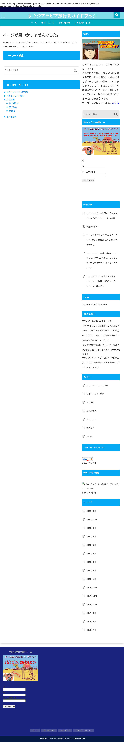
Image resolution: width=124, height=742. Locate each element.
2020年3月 (91, 562)
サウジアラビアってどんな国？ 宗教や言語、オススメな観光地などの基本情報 (101, 240)
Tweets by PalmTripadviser (94, 304)
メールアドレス (89, 172)
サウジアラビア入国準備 (17, 92)
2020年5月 (91, 545)
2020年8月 (91, 528)
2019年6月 (91, 621)
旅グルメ (13, 107)
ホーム (34, 23)
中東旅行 (10, 99)
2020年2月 (91, 570)
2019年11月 (91, 596)
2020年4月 (91, 553)
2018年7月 (91, 630)
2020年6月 (91, 536)
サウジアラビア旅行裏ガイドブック (62, 15)
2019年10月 (91, 604)
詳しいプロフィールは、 (103, 102)
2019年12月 (91, 587)
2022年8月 (91, 511)
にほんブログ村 (89, 463)
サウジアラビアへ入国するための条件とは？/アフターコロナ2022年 (101, 215)
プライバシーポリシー (84, 23)
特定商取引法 (92, 226)
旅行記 (12, 111)
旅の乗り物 (14, 103)
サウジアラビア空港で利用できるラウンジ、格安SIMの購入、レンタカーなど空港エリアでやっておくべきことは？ (102, 260)
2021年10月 (91, 519)
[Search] (75, 70)
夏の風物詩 (11, 117)
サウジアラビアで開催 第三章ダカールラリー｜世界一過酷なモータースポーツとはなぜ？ (101, 281)
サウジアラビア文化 (15, 96)
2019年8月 (91, 613)
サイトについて (47, 23)
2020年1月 (91, 579)
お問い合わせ (64, 23)
